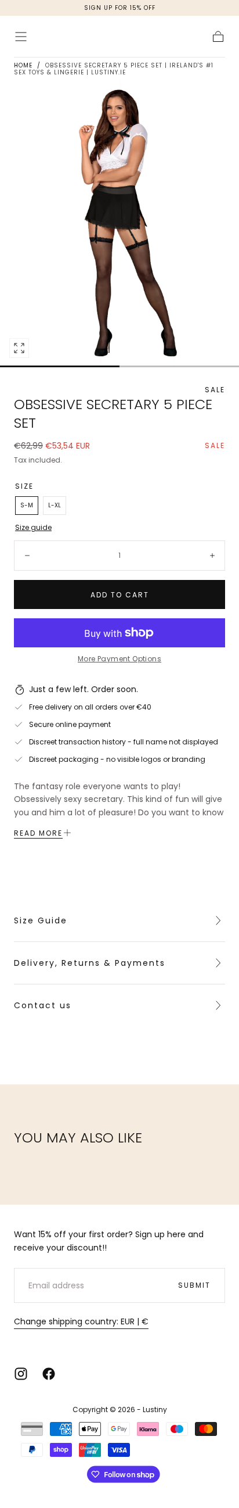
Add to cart (119, 595)
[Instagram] (21, 1374)
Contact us (42, 1005)
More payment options (119, 659)
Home (23, 65)
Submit (194, 1285)
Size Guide (40, 920)
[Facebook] (48, 1374)
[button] (21, 37)
